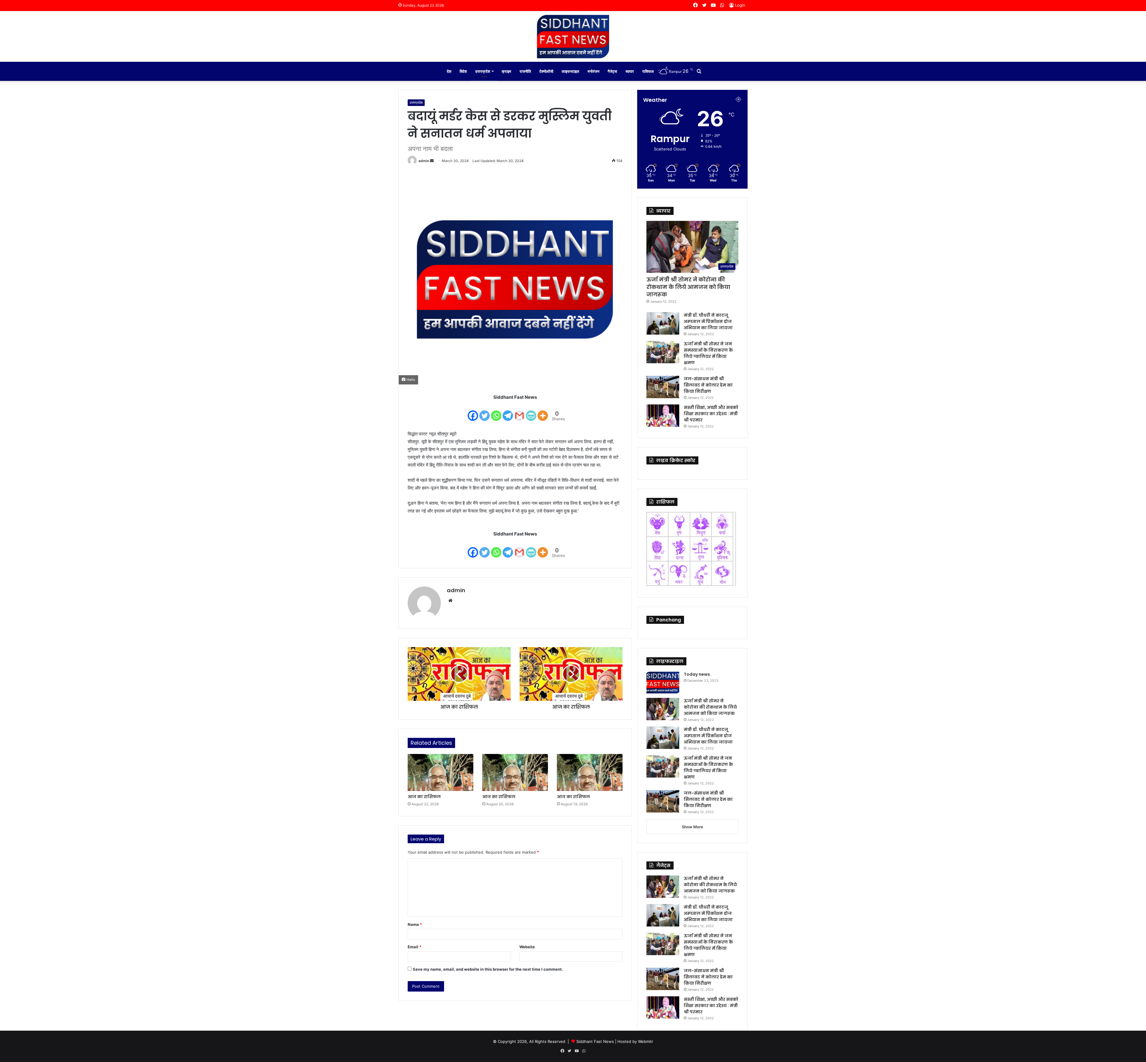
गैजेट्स (612, 71)
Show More (692, 826)
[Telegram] (508, 412)
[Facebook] (473, 412)
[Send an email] (432, 160)
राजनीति (525, 71)
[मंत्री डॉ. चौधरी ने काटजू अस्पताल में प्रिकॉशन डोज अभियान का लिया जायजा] (662, 323)
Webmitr (645, 1041)
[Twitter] (484, 412)
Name (415, 924)
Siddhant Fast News (595, 1041)
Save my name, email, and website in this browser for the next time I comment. (488, 969)
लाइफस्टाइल (570, 71)
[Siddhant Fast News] (573, 36)
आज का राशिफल (424, 797)
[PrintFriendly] (531, 412)
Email (414, 946)
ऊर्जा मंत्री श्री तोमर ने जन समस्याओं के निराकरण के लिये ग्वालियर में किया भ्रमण (708, 353)
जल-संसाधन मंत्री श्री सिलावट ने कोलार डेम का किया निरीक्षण (708, 385)
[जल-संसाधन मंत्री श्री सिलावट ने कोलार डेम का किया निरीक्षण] (662, 387)
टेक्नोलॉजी (546, 71)
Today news (697, 674)
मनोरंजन (593, 71)
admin (423, 160)
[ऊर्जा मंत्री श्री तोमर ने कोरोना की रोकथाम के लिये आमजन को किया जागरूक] (662, 709)
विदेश (463, 71)
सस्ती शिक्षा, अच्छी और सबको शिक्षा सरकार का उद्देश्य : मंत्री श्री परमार (711, 413)
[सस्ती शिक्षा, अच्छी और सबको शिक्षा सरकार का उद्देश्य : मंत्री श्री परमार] (662, 415)
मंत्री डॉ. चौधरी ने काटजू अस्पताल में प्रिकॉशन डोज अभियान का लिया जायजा (708, 321)
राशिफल (648, 71)
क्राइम (506, 71)
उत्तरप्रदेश (482, 71)
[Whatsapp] (496, 412)
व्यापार (630, 71)
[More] (542, 412)
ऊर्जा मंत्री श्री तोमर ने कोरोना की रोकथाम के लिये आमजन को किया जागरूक (688, 287)
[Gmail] (519, 412)
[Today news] (662, 682)
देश (449, 71)
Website (527, 946)
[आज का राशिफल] (440, 772)
